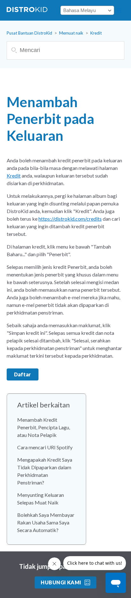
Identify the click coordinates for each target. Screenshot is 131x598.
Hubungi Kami (61, 582)
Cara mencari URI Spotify (44, 447)
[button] (119, 10)
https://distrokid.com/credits (70, 219)
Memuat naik (71, 33)
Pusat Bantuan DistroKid (29, 33)
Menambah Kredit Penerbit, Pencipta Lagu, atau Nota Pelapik (43, 427)
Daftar (22, 374)
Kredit (96, 33)
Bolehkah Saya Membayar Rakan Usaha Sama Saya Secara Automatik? (45, 522)
